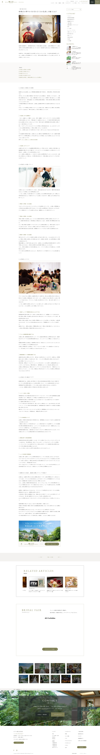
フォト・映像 (69, 40)
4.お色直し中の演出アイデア (25, 75)
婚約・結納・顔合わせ (71, 19)
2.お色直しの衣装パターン (24, 71)
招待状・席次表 (70, 37)
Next (77, 584)
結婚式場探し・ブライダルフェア (73, 24)
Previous (23, 584)
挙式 (68, 26)
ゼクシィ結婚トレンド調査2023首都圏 (29, 139)
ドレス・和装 (69, 28)
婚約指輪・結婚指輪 (71, 17)
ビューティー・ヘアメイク (71, 30)
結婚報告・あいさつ (71, 21)
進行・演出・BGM (23, 9)
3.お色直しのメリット (23, 73)
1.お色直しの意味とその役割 (25, 69)
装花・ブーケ (70, 35)
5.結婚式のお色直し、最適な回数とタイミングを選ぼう (30, 77)
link (39, 534)
